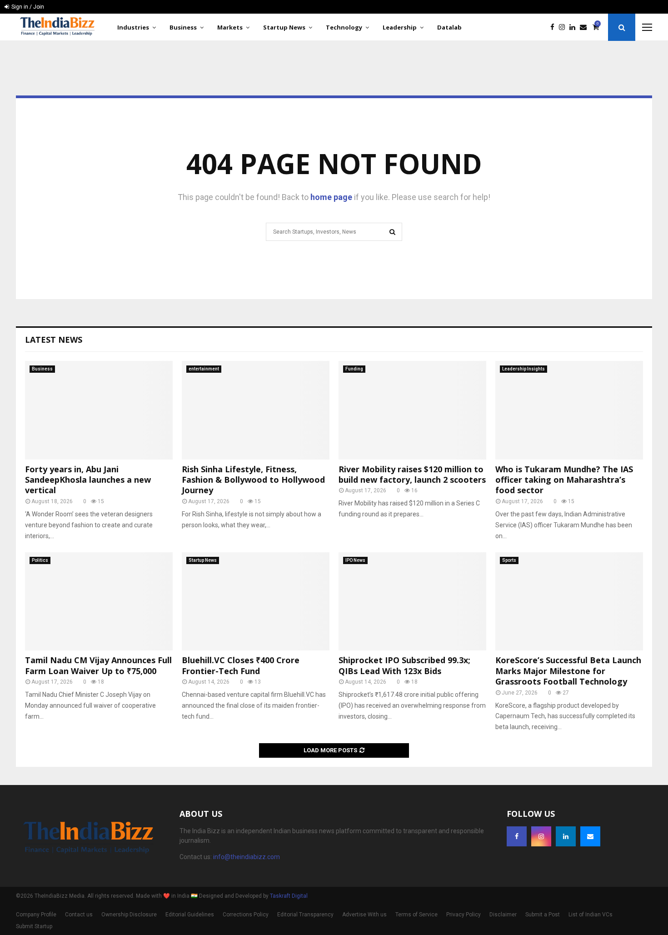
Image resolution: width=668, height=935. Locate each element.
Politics (40, 560)
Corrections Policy (246, 914)
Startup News (284, 27)
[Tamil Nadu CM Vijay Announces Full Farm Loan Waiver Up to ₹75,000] (99, 601)
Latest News (53, 339)
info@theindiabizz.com (246, 856)
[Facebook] (554, 27)
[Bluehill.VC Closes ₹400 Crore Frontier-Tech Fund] (255, 601)
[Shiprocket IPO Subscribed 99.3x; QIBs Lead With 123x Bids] (412, 601)
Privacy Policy (463, 914)
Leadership (400, 27)
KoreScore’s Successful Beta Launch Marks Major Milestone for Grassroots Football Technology (568, 671)
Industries (133, 27)
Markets (230, 27)
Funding (354, 368)
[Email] (585, 27)
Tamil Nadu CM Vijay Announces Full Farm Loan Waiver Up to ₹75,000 (98, 665)
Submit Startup (34, 926)
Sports (509, 560)
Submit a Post (542, 914)
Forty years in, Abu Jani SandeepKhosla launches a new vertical (88, 480)
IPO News (355, 560)
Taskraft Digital (289, 896)
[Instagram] (564, 27)
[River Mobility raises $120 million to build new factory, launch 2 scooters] (412, 410)
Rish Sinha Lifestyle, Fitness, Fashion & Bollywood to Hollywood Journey (253, 480)
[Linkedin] (574, 27)
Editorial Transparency (305, 914)
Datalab (449, 27)
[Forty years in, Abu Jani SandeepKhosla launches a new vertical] (99, 410)
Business (183, 27)
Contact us (79, 914)
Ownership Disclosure (129, 914)
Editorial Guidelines (189, 914)
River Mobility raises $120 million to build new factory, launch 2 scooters (412, 474)
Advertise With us (364, 914)
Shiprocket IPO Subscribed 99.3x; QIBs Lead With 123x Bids (404, 665)
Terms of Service (416, 914)
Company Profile (36, 914)
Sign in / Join (27, 7)
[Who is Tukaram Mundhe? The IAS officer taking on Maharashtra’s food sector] (569, 410)
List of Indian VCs (590, 914)
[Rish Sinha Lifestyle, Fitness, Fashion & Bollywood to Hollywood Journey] (255, 410)
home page (331, 197)
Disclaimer (503, 914)
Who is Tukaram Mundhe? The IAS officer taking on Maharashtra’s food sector (564, 480)
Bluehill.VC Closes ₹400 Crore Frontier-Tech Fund (240, 665)
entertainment (204, 368)
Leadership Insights (523, 368)
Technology (344, 27)
